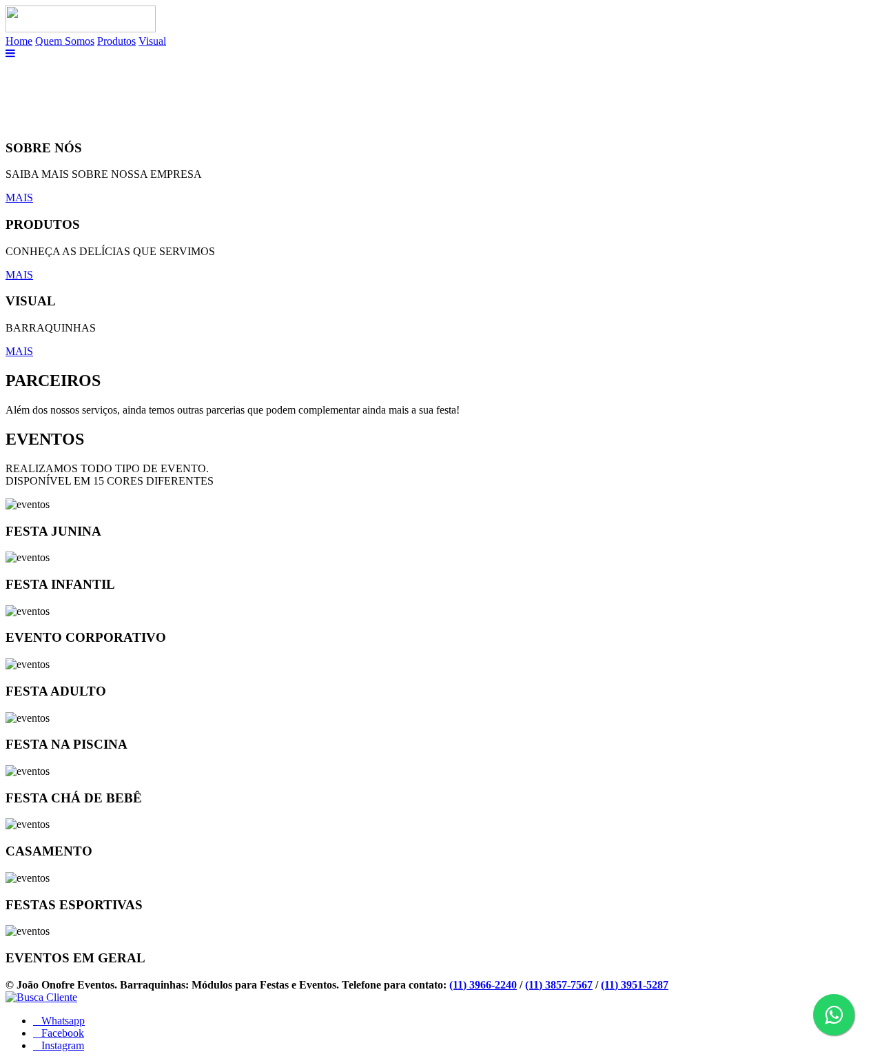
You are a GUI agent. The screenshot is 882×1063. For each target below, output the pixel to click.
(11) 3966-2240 (483, 985)
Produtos (116, 41)
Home (19, 41)
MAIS (19, 197)
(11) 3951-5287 (634, 985)
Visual (152, 41)
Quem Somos (64, 41)
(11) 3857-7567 (559, 985)
